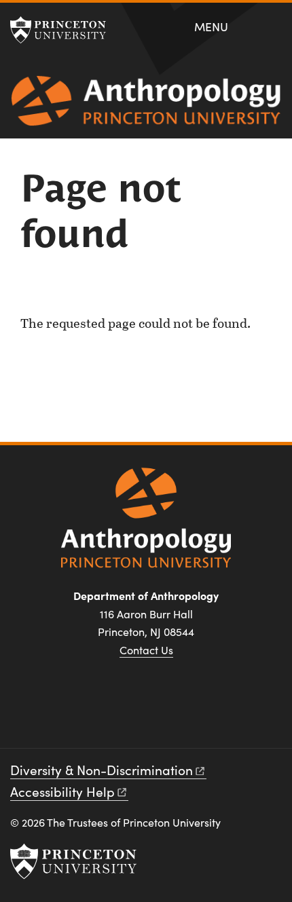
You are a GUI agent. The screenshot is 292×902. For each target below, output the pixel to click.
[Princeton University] (64, 29)
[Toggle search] (272, 25)
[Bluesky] (194, 712)
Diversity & (101, 769)
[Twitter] (162, 712)
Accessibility (62, 791)
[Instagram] (130, 712)
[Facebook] (97, 712)
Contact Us (146, 650)
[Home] (146, 105)
